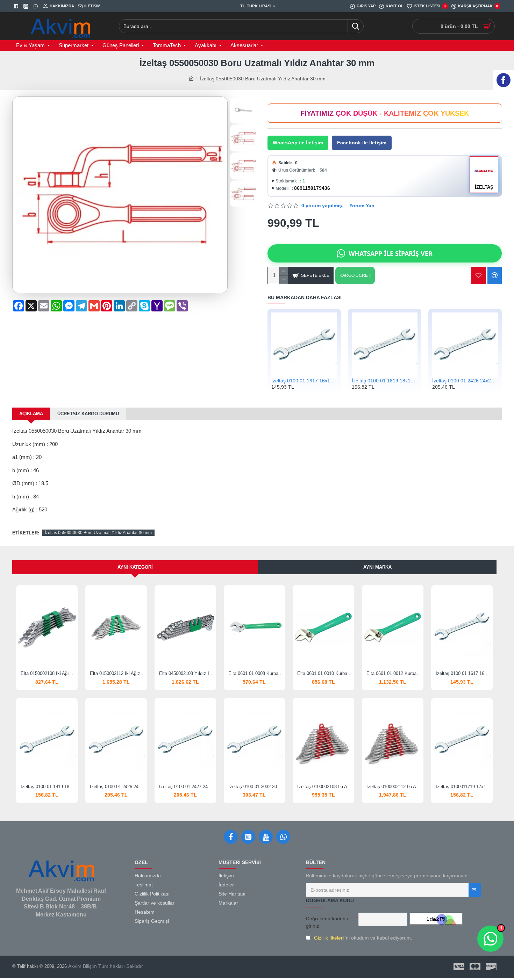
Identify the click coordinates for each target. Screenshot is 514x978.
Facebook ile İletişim (361, 142)
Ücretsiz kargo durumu (88, 413)
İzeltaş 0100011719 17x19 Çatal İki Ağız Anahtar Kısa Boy (463, 786)
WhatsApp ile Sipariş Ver (391, 253)
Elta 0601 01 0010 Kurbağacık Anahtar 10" (324, 673)
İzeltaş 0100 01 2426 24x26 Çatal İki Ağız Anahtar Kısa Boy (465, 380)
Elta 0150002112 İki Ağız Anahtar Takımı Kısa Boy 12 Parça (117, 673)
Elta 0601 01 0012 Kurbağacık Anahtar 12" (394, 673)
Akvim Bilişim (82, 966)
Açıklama (31, 413)
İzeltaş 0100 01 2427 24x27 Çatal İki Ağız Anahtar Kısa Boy (186, 786)
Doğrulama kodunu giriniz (327, 922)
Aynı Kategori (135, 567)
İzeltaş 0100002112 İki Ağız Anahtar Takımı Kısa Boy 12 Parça (394, 786)
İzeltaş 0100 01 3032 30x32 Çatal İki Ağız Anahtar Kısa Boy (256, 786)
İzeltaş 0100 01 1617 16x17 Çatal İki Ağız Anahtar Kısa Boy (304, 380)
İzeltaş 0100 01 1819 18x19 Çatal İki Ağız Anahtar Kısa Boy (384, 380)
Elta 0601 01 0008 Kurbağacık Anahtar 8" (256, 673)
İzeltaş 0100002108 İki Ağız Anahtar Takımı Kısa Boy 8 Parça (324, 786)
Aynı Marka (377, 567)
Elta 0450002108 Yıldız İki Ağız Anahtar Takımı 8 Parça (186, 673)
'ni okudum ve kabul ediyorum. (363, 938)
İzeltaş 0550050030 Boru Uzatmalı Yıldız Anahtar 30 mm (98, 532)
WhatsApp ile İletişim (298, 142)
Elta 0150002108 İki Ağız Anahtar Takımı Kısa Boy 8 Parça (48, 673)
